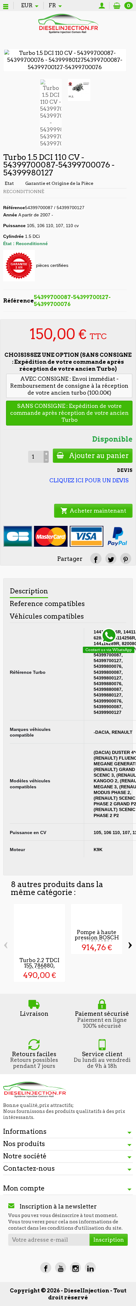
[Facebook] (45, 1267)
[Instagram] (75, 1267)
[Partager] (95, 558)
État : (9, 243)
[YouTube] (60, 1267)
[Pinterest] (125, 558)
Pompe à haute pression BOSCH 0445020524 (97, 937)
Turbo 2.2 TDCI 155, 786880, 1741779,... (39, 965)
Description (29, 591)
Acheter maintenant (93, 511)
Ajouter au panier (99, 455)
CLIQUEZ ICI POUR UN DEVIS (89, 480)
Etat (9, 183)
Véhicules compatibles (47, 616)
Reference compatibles (47, 604)
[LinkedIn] (90, 1267)
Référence (14, 207)
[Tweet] (110, 558)
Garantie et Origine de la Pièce (59, 183)
